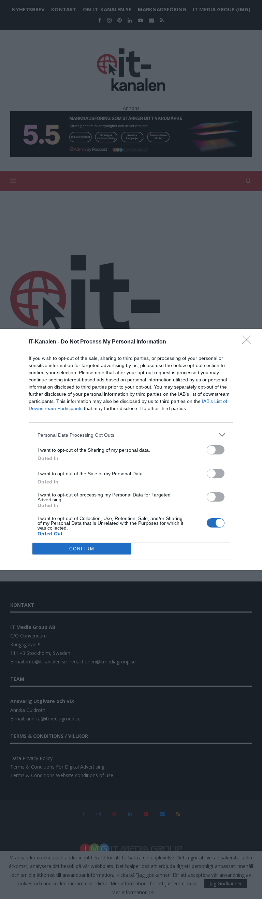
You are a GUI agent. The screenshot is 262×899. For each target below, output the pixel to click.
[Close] (248, 342)
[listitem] (131, 434)
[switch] (215, 449)
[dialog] (131, 449)
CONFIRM (81, 548)
